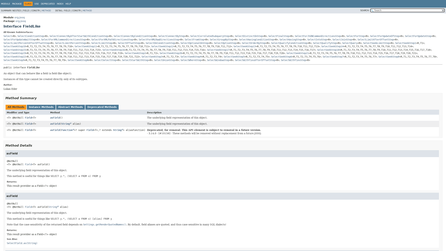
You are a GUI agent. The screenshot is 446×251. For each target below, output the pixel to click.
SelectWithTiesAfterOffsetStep (255, 60)
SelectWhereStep (190, 60)
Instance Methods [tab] (41, 107)
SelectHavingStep (290, 39)
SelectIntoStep (317, 39)
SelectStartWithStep (135, 60)
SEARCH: (364, 10)
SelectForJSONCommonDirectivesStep (318, 36)
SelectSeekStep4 (190, 56)
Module (5, 4)
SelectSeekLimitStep (376, 43)
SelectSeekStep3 (151, 56)
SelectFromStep (194, 39)
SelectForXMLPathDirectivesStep (112, 39)
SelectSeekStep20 (171, 53)
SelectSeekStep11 (86, 46)
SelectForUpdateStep (418, 36)
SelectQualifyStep (325, 43)
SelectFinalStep (278, 36)
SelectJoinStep (342, 39)
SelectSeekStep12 (162, 46)
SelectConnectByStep (171, 36)
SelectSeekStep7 (333, 56)
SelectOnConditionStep (160, 43)
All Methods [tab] (16, 107)
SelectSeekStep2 (135, 53)
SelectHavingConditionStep (256, 39)
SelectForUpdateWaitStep (19, 39)
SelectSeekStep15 (14, 49)
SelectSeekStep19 (14, 53)
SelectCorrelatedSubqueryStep (209, 36)
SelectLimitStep (101, 43)
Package (17, 4)
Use (36, 4)
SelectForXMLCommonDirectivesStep (63, 39)
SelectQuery (349, 43)
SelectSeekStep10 (14, 46)
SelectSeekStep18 (328, 49)
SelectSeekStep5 (234, 56)
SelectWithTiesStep (293, 60)
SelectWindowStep (218, 60)
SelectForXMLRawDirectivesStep (159, 39)
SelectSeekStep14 (332, 46)
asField (55, 117)
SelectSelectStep (105, 60)
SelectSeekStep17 (218, 49)
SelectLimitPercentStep (70, 43)
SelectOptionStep (225, 43)
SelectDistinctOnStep (249, 36)
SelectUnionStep (164, 60)
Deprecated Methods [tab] (102, 107)
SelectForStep (355, 36)
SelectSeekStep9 (13, 60)
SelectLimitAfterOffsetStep (375, 39)
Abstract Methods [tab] (70, 107)
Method (46, 10)
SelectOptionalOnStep (194, 43)
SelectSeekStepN (78, 60)
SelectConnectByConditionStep (133, 36)
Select (7, 36)
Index (60, 4)
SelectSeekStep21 (297, 53)
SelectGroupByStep (221, 39)
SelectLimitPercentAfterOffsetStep (26, 43)
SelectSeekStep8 (388, 56)
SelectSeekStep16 (113, 49)
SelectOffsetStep (129, 43)
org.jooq (19, 17)
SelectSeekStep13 (244, 46)
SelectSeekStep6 (281, 56)
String (65, 123)
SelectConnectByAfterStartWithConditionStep (78, 36)
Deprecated (48, 4)
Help (68, 4)
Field (28, 117)
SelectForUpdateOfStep (384, 36)
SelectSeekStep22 (14, 56)
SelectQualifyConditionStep (289, 43)
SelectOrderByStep (254, 43)
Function (66, 130)
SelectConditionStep (30, 36)
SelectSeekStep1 (405, 43)
